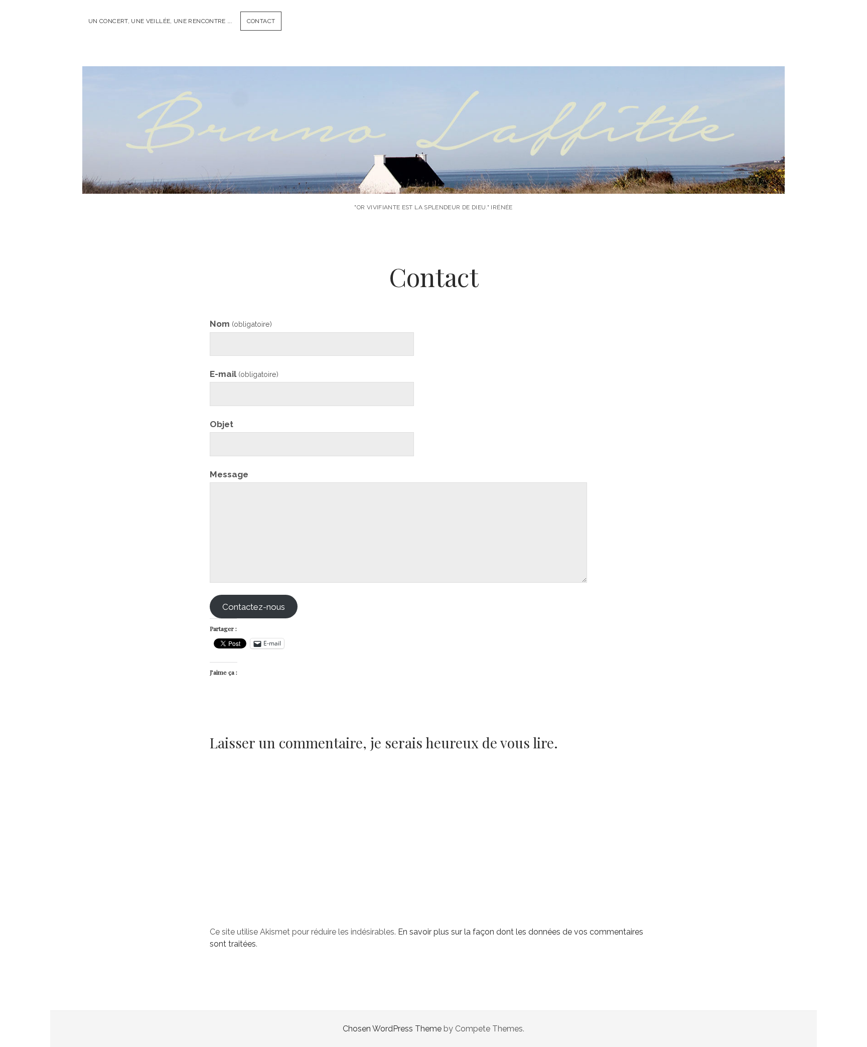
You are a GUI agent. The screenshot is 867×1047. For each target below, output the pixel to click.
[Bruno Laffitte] (433, 180)
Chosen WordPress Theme (392, 1028)
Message (229, 474)
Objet (221, 424)
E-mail (244, 374)
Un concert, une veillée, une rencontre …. (160, 21)
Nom (241, 324)
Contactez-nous (253, 607)
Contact (261, 21)
